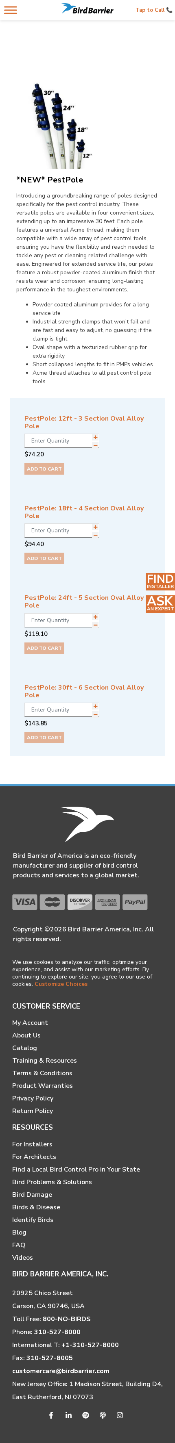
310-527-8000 (57, 1332)
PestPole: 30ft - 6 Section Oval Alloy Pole (84, 691)
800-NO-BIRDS (67, 1319)
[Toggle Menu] (10, 10)
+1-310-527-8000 (90, 1345)
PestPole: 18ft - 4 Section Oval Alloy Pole (84, 512)
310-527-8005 (49, 1358)
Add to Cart (44, 469)
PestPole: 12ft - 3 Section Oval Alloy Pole (84, 422)
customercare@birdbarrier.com (60, 1371)
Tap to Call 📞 (154, 10)
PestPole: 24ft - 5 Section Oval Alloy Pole (84, 601)
